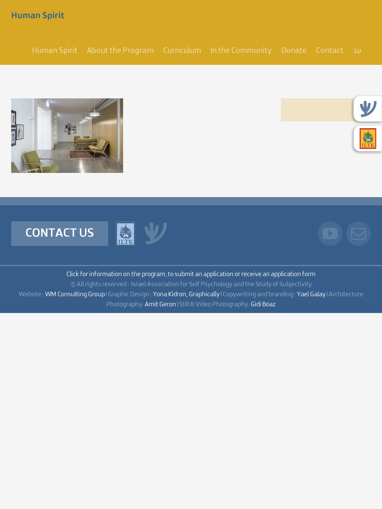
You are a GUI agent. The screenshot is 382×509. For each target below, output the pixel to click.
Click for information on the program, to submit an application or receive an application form (191, 274)
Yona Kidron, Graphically (186, 294)
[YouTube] (330, 233)
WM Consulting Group (75, 294)
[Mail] (358, 233)
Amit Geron (160, 304)
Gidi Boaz (263, 304)
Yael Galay (311, 294)
